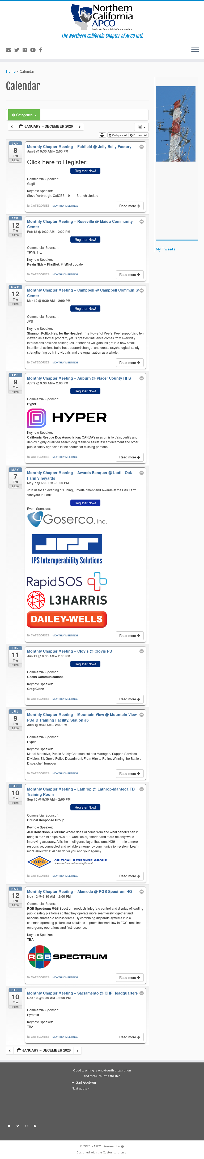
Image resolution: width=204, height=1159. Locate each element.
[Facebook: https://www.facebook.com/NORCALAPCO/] (35, 1126)
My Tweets (165, 249)
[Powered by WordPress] (122, 1145)
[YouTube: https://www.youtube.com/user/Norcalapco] (9, 1126)
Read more (128, 205)
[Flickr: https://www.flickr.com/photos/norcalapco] (26, 1126)
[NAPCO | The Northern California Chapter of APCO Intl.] (102, 17)
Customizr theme (114, 1152)
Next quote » (80, 1088)
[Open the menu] (195, 50)
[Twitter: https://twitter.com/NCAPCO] (18, 1126)
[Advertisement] (36, 1094)
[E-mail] (10, 49)
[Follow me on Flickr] (26, 49)
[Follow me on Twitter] (18, 49)
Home (11, 71)
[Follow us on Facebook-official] (42, 49)
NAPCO (96, 1146)
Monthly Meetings (65, 205)
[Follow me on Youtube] (34, 49)
